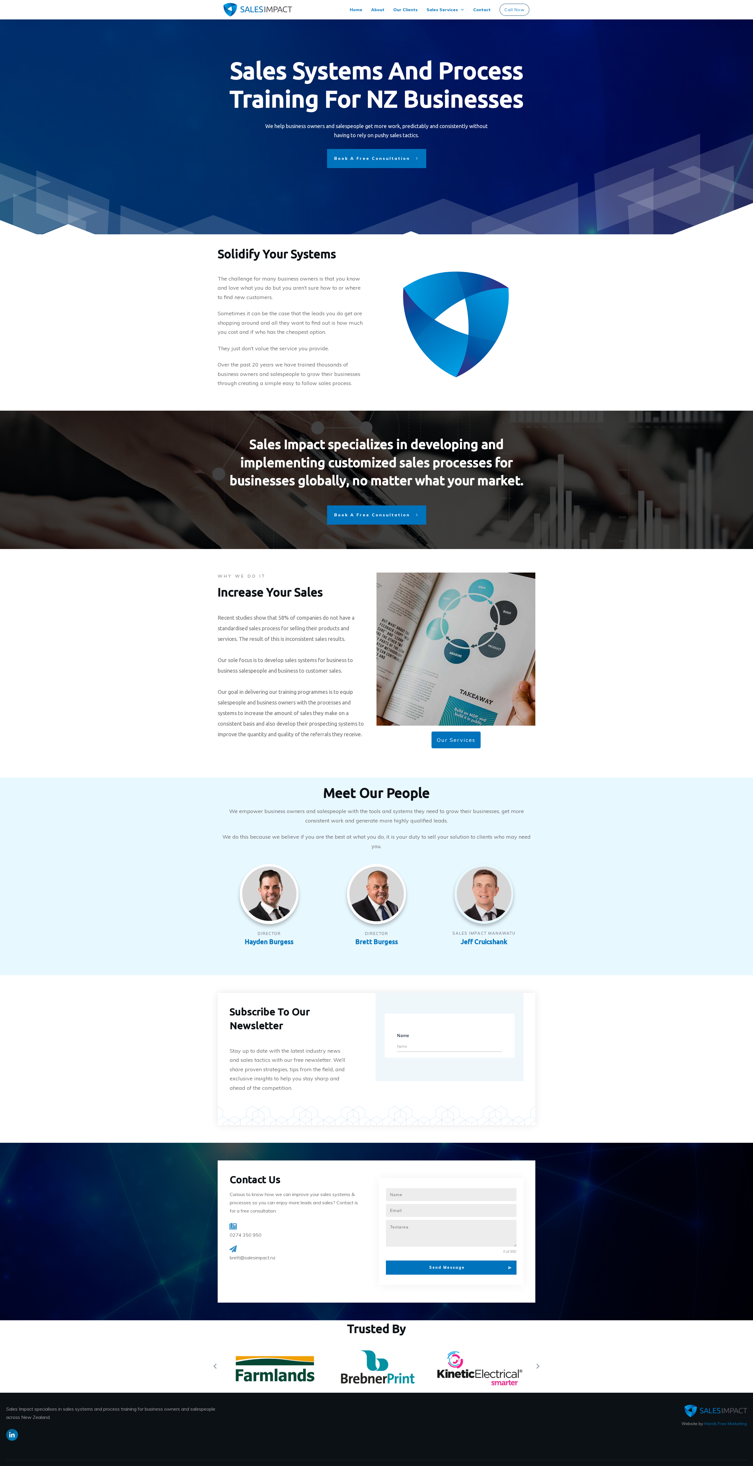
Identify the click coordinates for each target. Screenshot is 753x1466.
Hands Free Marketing (725, 1423)
